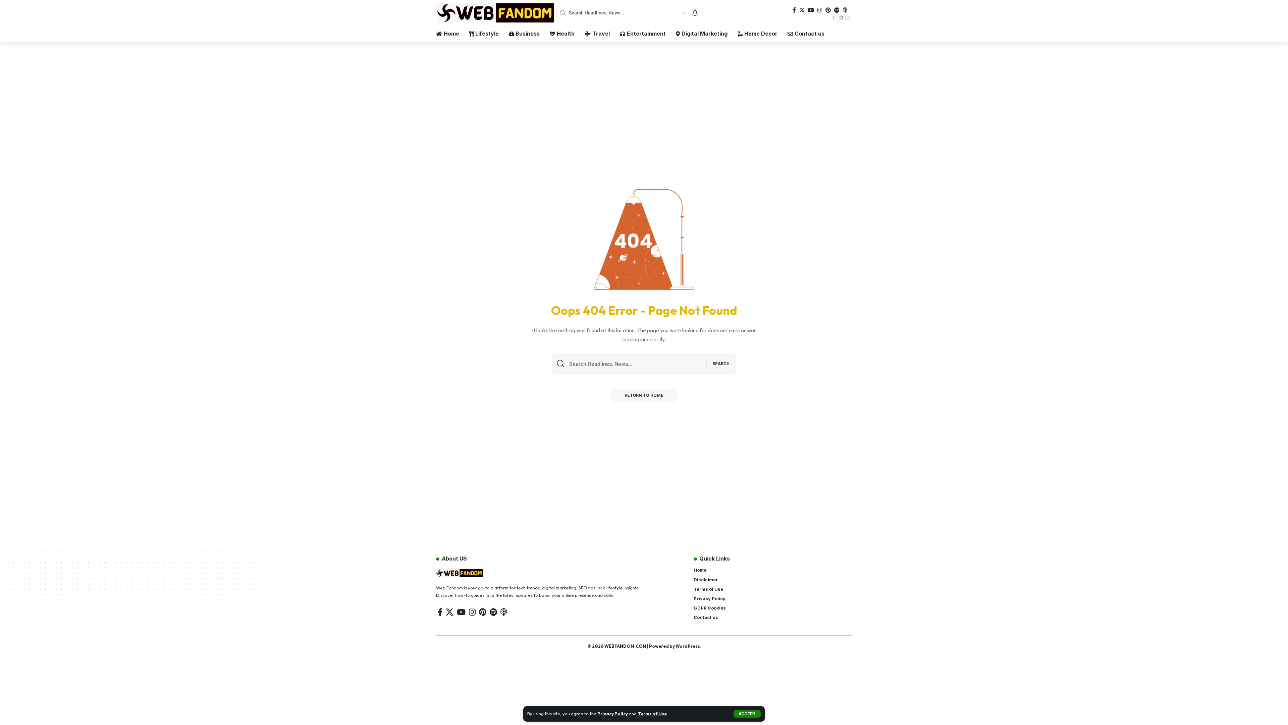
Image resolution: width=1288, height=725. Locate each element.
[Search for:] (635, 364)
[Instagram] (820, 10)
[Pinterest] (828, 10)
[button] (747, 714)
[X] (802, 10)
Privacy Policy (612, 713)
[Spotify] (837, 10)
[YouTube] (811, 10)
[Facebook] (794, 10)
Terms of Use (652, 713)
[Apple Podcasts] (845, 10)
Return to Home (644, 395)
